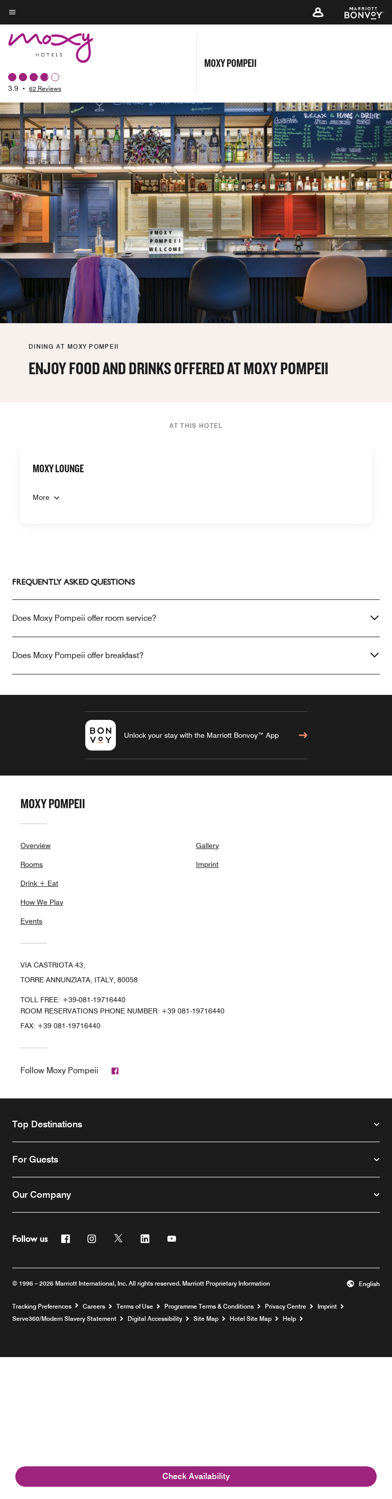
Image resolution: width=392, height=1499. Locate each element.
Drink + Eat (39, 883)
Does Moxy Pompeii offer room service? (84, 618)
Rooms (31, 864)
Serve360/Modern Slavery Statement (64, 1318)
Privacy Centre (285, 1306)
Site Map (205, 1318)
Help (289, 1318)
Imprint (207, 864)
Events (31, 921)
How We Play (41, 902)
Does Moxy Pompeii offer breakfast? (77, 655)
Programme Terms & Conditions (209, 1306)
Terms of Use (134, 1306)
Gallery (207, 845)
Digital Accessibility (155, 1318)
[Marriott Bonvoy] (358, 12)
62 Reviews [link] (45, 88)
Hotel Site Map (251, 1318)
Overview (35, 845)
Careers (94, 1306)
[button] (318, 12)
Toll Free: (73, 1000)
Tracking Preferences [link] (41, 1306)
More (41, 497)
